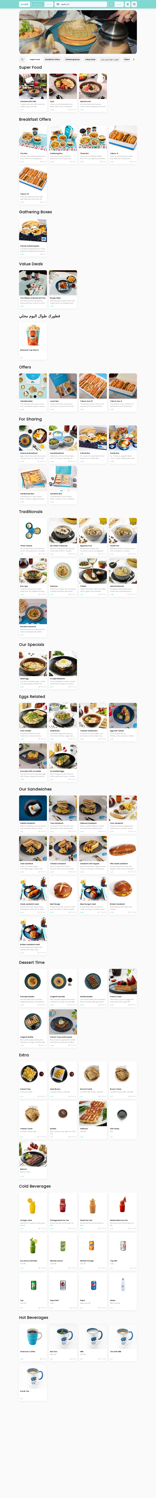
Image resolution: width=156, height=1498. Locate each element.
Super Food (35, 59)
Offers (127, 59)
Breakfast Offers (52, 59)
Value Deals (90, 59)
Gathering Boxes (72, 59)
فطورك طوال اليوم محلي (110, 59)
